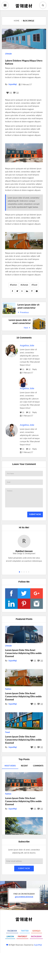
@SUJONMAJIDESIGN (24, 895)
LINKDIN (10, 937)
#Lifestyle (24, 285)
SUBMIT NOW (35, 514)
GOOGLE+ (36, 931)
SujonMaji (13, 84)
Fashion (8, 689)
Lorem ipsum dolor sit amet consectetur (28, 306)
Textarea (9, 491)
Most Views (10, 766)
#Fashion (13, 285)
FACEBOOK (12, 931)
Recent (24, 766)
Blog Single (28, 21)
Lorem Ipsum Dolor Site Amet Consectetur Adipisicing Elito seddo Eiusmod (23, 653)
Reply (34, 369)
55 (10, 93)
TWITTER (25, 931)
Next (26, 328)
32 (17, 93)
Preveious (24, 312)
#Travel (34, 285)
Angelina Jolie (27, 345)
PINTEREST (22, 937)
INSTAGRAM (36, 937)
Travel (7, 732)
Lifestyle (8, 54)
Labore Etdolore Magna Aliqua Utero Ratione (23, 62)
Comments (38, 766)
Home (16, 21)
